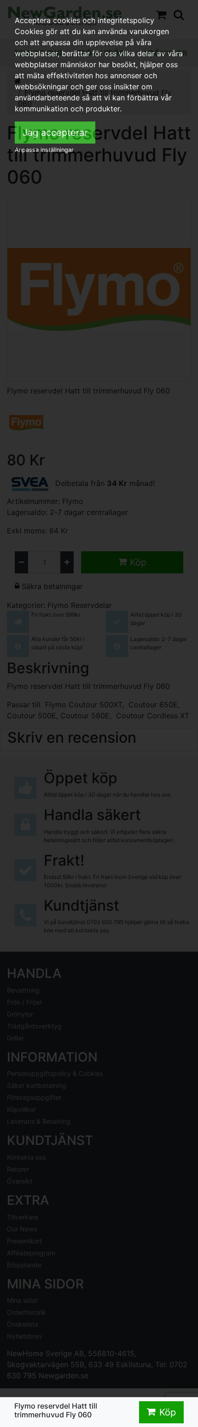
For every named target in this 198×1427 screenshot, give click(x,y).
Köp (167, 1412)
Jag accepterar (55, 132)
